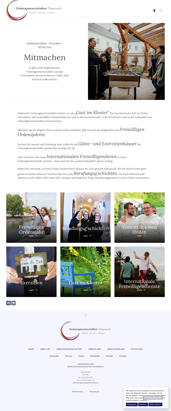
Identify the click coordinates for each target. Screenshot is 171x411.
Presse (81, 356)
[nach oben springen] (85, 316)
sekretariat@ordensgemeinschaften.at (85, 383)
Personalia (54, 356)
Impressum (94, 391)
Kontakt (109, 356)
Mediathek (95, 356)
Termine (68, 356)
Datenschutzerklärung (153, 398)
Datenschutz (77, 391)
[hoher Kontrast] (153, 10)
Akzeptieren (131, 404)
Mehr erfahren (155, 404)
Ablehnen (143, 404)
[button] (8, 303)
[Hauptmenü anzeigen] (161, 10)
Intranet (122, 356)
